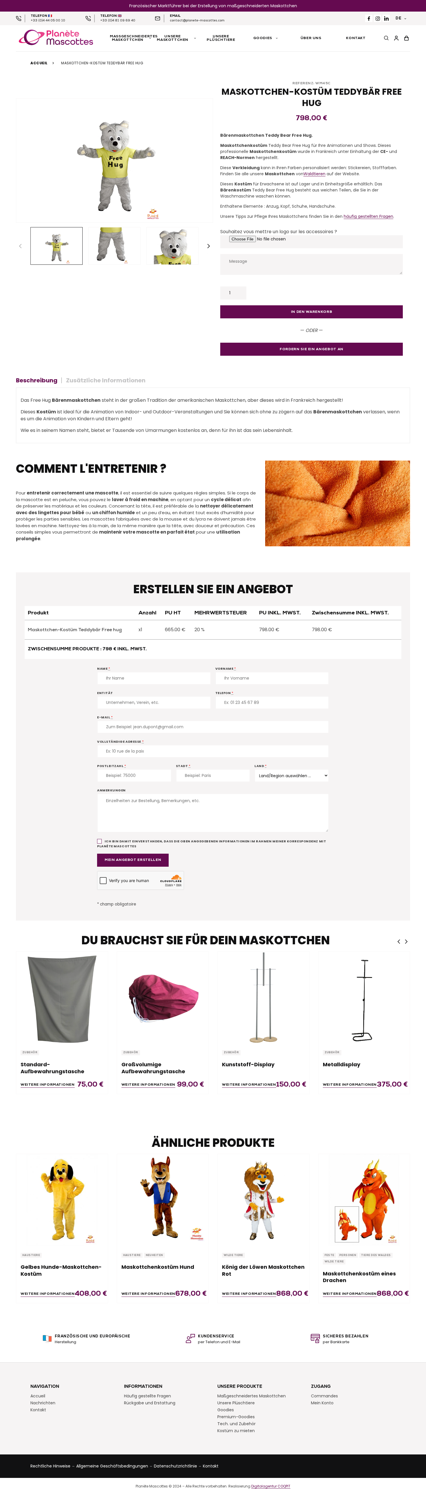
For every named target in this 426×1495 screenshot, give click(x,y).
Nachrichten (42, 1403)
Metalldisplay (341, 1064)
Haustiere (31, 1255)
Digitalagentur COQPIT (270, 1486)
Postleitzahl (111, 766)
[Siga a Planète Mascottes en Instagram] (377, 18)
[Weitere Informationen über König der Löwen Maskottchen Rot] (263, 1200)
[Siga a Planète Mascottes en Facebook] (368, 18)
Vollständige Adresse (120, 741)
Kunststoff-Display (248, 1064)
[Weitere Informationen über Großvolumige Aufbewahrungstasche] (163, 997)
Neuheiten (154, 1255)
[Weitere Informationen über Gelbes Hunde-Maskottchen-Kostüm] (62, 1200)
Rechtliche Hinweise (50, 1466)
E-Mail (105, 717)
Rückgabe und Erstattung (149, 1403)
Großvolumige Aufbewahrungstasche (153, 1068)
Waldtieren (314, 174)
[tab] (39, 380)
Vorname (225, 668)
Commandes (324, 1396)
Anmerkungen (111, 790)
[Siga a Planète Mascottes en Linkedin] (386, 18)
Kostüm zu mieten (236, 1431)
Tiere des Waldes (376, 1255)
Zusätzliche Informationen (105, 380)
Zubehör (29, 1052)
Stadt (183, 766)
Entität (105, 693)
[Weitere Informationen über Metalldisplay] (364, 997)
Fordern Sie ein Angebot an (311, 349)
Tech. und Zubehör (236, 1424)
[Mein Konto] (396, 38)
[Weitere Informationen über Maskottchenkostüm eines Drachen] (364, 1200)
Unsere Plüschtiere (236, 1403)
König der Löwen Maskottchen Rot (263, 1270)
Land (260, 766)
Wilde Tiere (233, 1255)
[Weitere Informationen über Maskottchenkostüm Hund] (163, 1200)
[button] (208, 246)
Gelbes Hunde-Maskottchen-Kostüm (61, 1270)
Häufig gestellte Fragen (147, 1396)
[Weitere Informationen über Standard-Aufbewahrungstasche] (62, 997)
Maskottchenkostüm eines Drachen (359, 1277)
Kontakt (38, 1410)
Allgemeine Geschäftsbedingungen (112, 1466)
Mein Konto (322, 1403)
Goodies (225, 1410)
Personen (347, 1255)
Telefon (224, 693)
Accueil (39, 63)
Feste (329, 1255)
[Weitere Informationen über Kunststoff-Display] (263, 997)
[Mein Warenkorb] (406, 38)
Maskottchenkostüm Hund (157, 1267)
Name (103, 668)
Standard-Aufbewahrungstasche (52, 1068)
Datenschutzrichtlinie (175, 1466)
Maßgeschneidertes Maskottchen (251, 1396)
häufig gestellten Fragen (368, 216)
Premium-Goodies (236, 1417)
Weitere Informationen (48, 1085)
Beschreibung (36, 380)
